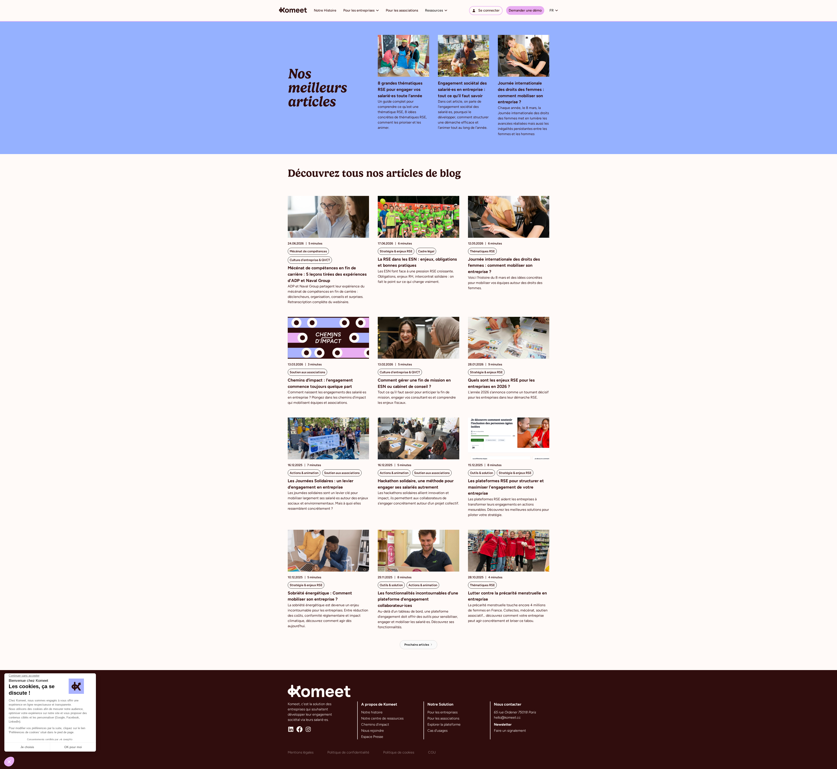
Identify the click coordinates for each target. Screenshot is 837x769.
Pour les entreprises (442, 712)
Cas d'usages (437, 730)
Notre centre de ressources (382, 718)
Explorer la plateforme (444, 724)
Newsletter (503, 724)
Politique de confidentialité (348, 752)
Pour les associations (402, 10)
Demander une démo (525, 10)
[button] (361, 10)
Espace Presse (372, 737)
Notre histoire (372, 712)
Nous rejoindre (372, 730)
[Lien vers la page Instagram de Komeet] (308, 729)
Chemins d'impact (375, 724)
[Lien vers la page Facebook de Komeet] (299, 729)
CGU (432, 752)
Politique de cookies (398, 752)
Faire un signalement (510, 730)
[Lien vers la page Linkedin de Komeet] (291, 729)
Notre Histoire (325, 10)
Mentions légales (300, 752)
